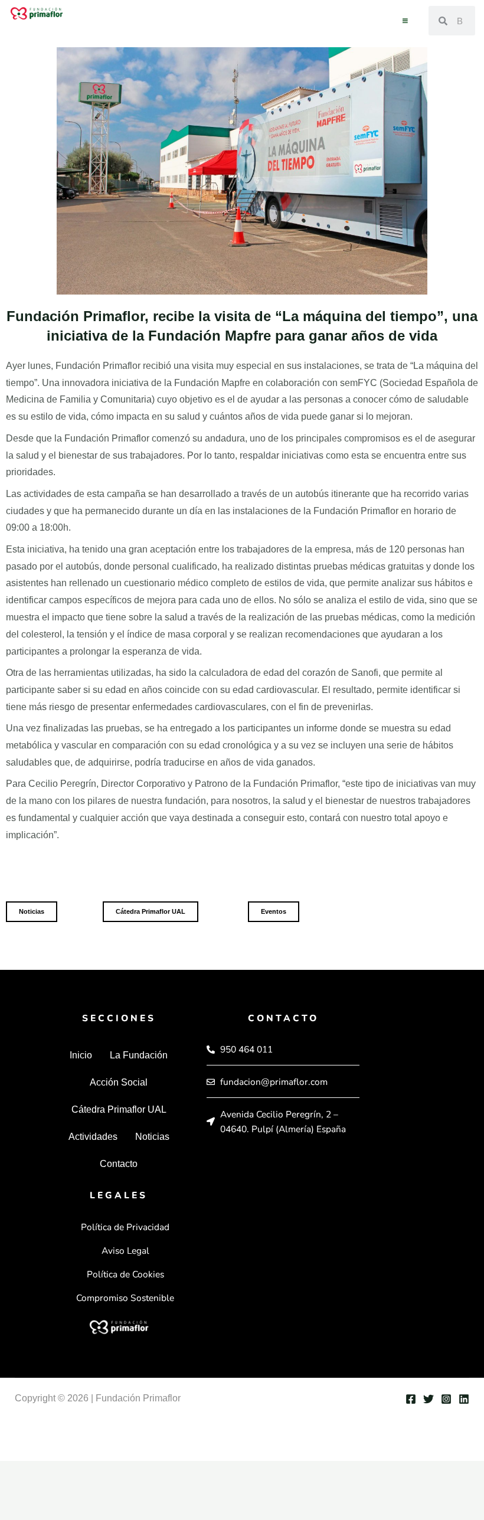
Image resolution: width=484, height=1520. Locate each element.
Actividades (92, 1137)
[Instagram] (446, 1399)
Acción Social (119, 1082)
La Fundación (139, 1055)
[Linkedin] (464, 1399)
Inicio (81, 1055)
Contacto (119, 1164)
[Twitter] (428, 1399)
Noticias (152, 1137)
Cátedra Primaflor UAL (118, 1109)
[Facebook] (410, 1399)
